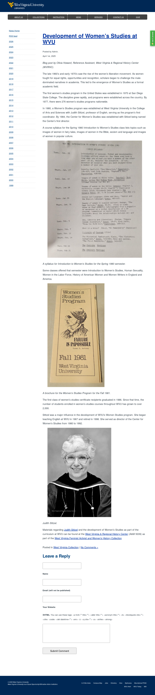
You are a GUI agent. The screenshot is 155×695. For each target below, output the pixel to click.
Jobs (106, 683)
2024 (11, 52)
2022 (11, 62)
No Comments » (89, 547)
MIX (145, 686)
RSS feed (13, 36)
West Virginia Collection (66, 547)
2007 (11, 142)
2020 (11, 73)
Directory (114, 683)
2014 (11, 105)
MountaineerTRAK (140, 683)
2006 (11, 148)
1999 (11, 185)
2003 (11, 164)
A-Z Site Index (86, 683)
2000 (11, 180)
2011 (11, 121)
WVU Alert (127, 686)
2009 (11, 132)
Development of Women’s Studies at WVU (90, 39)
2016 (11, 94)
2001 (11, 174)
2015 (11, 100)
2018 (11, 84)
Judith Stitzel (71, 529)
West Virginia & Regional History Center (106, 534)
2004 (11, 158)
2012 (11, 116)
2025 (11, 46)
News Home (14, 30)
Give (120, 683)
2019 (11, 78)
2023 (11, 57)
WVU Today (137, 686)
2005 (11, 153)
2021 (11, 68)
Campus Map (97, 683)
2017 (11, 89)
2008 (11, 137)
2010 (11, 126)
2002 (11, 169)
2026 (11, 41)
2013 (11, 110)
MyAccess (128, 683)
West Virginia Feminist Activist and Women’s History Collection (88, 538)
